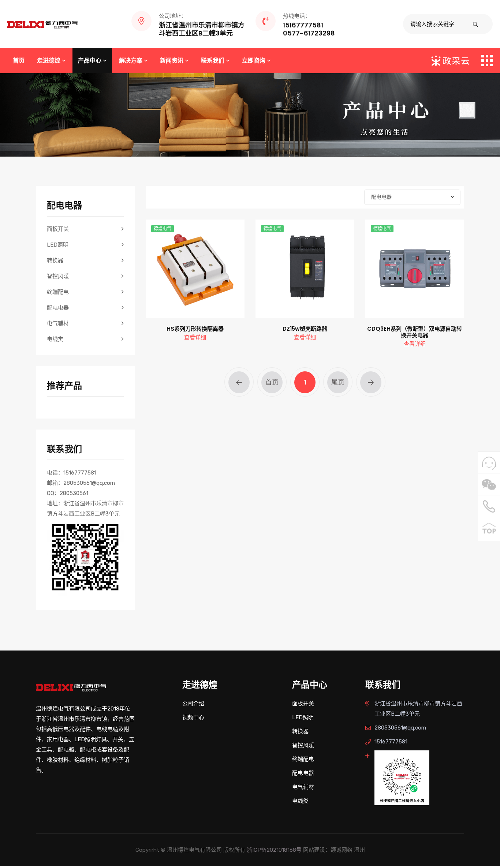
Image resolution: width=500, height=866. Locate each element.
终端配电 (58, 292)
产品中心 (89, 60)
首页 (19, 60)
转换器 (55, 260)
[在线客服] (489, 463)
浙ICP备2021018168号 (274, 850)
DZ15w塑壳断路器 (305, 329)
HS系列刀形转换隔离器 (195, 329)
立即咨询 (253, 60)
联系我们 (212, 60)
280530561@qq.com (400, 727)
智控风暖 (58, 276)
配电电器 (58, 307)
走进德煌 (48, 60)
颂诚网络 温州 (348, 850)
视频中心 (193, 717)
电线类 (55, 339)
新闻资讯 (171, 60)
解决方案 (130, 60)
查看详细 (195, 337)
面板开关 (58, 229)
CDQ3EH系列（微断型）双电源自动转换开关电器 (414, 332)
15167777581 (390, 741)
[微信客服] (489, 484)
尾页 (337, 382)
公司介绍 (193, 703)
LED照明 (57, 244)
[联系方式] (489, 506)
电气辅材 (58, 323)
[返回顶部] (489, 528)
